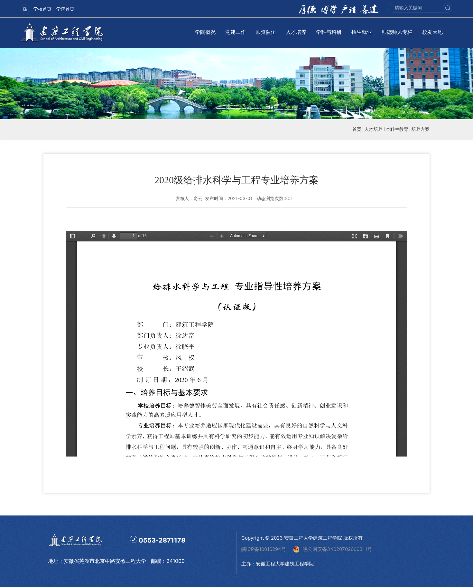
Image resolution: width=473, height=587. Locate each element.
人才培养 (296, 32)
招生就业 (361, 32)
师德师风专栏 (397, 32)
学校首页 (42, 9)
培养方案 (421, 129)
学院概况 (205, 32)
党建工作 (235, 32)
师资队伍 (265, 32)
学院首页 (65, 9)
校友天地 (432, 32)
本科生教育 (397, 129)
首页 (356, 129)
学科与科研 (329, 32)
